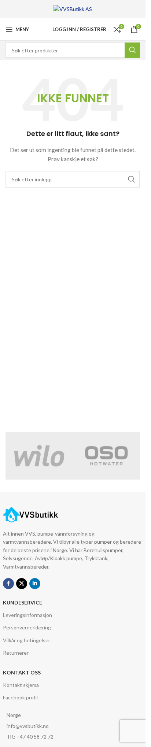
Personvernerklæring (27, 627)
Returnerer (16, 653)
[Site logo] (73, 8)
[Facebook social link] (8, 583)
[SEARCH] (131, 179)
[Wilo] (39, 455)
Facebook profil (20, 697)
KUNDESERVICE (22, 602)
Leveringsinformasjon (27, 615)
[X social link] (21, 583)
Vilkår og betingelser (26, 640)
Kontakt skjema (21, 685)
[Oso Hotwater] (106, 455)
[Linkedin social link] (34, 583)
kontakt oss (22, 672)
